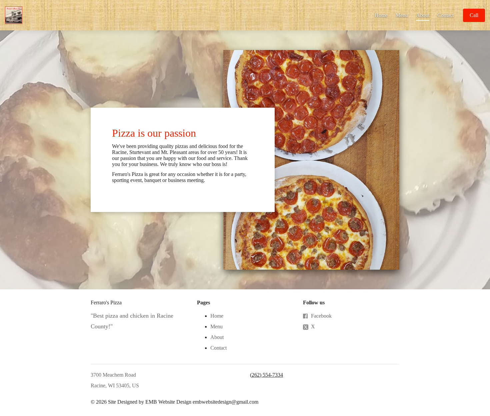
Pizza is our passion (154, 133)
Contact (445, 15)
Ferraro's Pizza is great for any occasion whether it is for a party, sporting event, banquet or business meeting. (179, 177)
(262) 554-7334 (266, 375)
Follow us (314, 302)
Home (381, 15)
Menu (402, 15)
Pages (203, 302)
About (422, 15)
